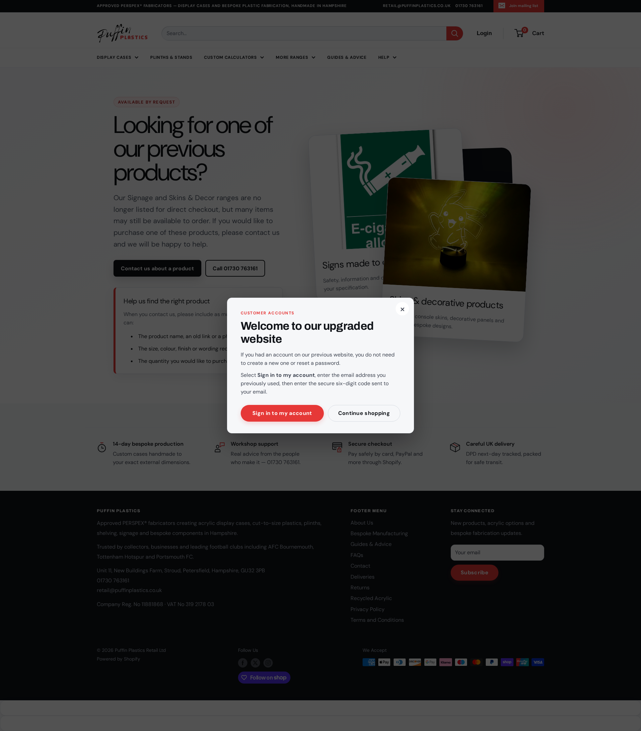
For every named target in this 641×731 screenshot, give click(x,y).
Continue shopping (364, 413)
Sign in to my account (282, 413)
